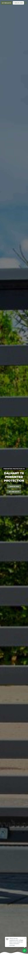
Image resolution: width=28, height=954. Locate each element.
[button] (25, 3)
